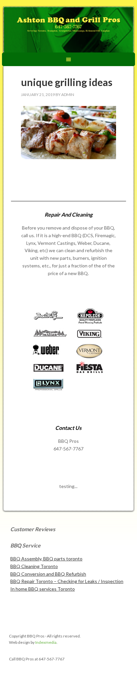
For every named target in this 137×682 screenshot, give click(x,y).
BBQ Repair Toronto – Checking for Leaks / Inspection (66, 581)
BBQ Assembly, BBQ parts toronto (46, 558)
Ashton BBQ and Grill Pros (68, 30)
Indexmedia (46, 642)
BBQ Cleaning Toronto (34, 566)
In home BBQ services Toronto (42, 589)
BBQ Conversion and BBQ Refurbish (48, 574)
